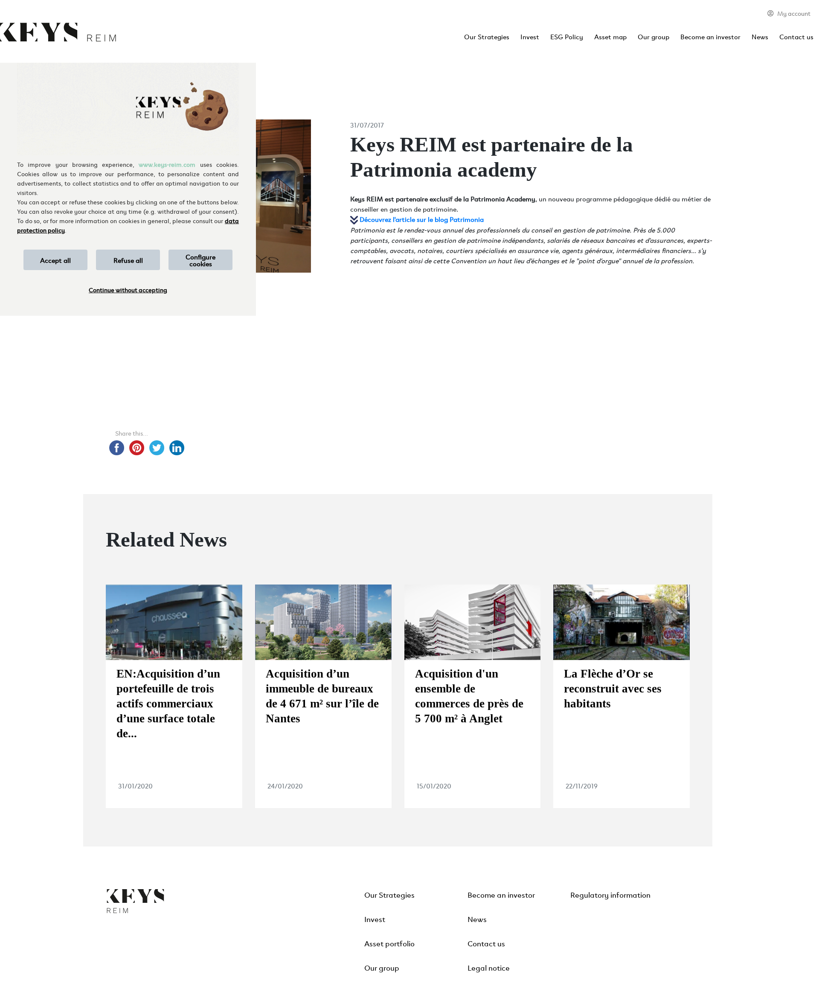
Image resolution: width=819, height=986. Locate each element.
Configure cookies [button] (200, 260)
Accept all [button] (55, 260)
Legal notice (489, 967)
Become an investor (710, 36)
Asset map (610, 36)
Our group (653, 36)
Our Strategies (486, 36)
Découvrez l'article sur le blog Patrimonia (422, 219)
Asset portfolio (389, 942)
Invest (529, 36)
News (760, 36)
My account (793, 13)
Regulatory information (610, 894)
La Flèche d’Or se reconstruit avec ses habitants (613, 688)
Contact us (796, 36)
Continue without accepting (128, 289)
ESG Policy (566, 36)
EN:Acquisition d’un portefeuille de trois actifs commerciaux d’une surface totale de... (168, 703)
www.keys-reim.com (167, 164)
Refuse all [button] (128, 260)
